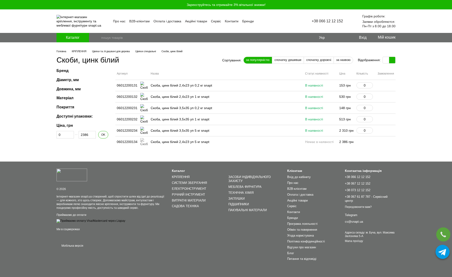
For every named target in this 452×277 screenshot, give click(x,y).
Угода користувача (300, 235)
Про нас (119, 21)
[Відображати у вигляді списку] (392, 60)
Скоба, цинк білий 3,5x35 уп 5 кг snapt (180, 130)
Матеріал (64, 98)
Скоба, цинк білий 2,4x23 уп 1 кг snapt (180, 97)
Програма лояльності (302, 224)
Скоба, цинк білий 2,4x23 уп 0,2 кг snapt (181, 85)
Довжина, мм (68, 89)
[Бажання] (345, 37)
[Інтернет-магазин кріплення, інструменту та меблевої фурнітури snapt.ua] (71, 174)
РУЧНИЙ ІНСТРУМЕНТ (188, 194)
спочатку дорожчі (318, 60)
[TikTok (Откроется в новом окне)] (294, 21)
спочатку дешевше (287, 60)
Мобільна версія (72, 245)
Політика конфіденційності (306, 241)
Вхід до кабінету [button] (299, 177)
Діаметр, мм (67, 80)
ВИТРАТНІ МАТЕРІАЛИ (189, 200)
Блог (290, 253)
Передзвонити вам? (358, 207)
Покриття (65, 107)
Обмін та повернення (302, 229)
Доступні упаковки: (74, 116)
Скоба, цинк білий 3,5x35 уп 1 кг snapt (180, 119)
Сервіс (216, 21)
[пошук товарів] (97, 37)
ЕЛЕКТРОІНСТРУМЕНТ (189, 188)
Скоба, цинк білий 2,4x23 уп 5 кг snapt (180, 142)
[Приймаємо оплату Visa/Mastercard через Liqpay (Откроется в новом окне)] (90, 221)
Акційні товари (196, 21)
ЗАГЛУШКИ (236, 198)
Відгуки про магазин (301, 247)
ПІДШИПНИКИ (238, 204)
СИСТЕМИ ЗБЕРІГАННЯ (189, 183)
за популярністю (258, 60)
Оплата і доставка (167, 21)
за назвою (343, 60)
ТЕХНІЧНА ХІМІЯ (241, 192)
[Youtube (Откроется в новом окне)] (288, 21)
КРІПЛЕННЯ (181, 177)
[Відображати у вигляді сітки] (386, 60)
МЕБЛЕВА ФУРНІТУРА (245, 187)
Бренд (62, 71)
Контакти (231, 21)
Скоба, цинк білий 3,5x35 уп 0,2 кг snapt (181, 108)
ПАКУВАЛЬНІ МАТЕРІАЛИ (247, 210)
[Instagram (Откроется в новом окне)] (282, 21)
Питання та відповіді (301, 259)
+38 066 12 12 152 (327, 21)
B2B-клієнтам (139, 21)
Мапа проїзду (354, 241)
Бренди (248, 21)
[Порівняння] (336, 37)
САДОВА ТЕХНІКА (185, 206)
